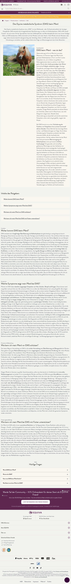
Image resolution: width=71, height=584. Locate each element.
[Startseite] (2, 20)
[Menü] (2, 8)
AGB (21, 581)
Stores (16, 4)
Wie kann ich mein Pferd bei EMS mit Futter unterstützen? (22, 218)
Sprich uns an (28, 518)
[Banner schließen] (69, 12)
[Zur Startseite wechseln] (6, 5)
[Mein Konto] (64, 4)
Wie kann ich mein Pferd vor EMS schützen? (17, 212)
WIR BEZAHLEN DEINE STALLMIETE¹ (28, 12)
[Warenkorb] (68, 4)
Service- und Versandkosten (62, 571)
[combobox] (36, 8)
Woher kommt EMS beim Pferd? (14, 199)
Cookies (49, 581)
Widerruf (43, 581)
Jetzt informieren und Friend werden (35, 502)
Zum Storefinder (45, 518)
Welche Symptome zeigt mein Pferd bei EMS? (18, 205)
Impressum (36, 581)
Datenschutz (28, 581)
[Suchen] (68, 8)
